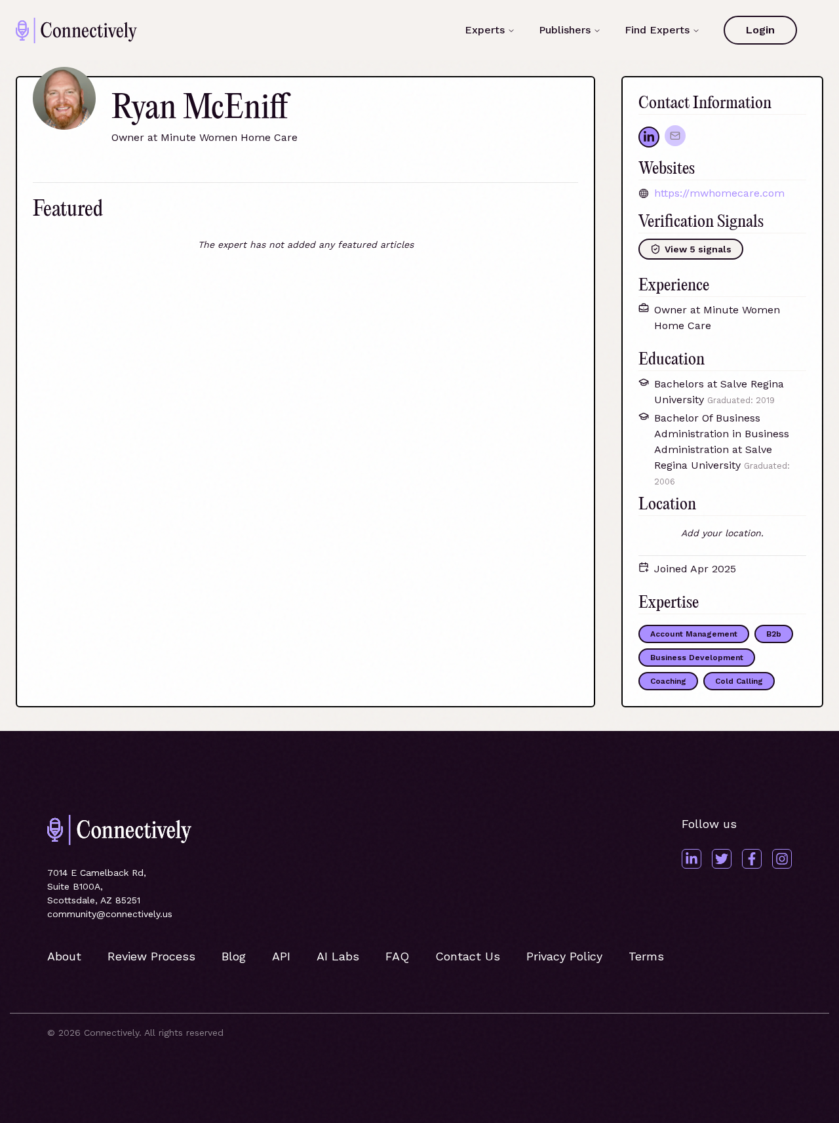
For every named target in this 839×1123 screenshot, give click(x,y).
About (64, 956)
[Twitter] (722, 859)
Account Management (693, 634)
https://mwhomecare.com (719, 193)
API (281, 956)
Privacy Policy (564, 956)
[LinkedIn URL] (648, 137)
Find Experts (657, 30)
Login (760, 30)
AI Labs (338, 956)
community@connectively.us (109, 914)
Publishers (565, 30)
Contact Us (467, 956)
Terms (646, 956)
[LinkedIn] (691, 859)
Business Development (696, 657)
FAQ (397, 956)
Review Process (151, 956)
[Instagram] (782, 859)
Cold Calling (739, 681)
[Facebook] (752, 859)
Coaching (668, 681)
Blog (234, 956)
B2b (773, 634)
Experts (485, 30)
